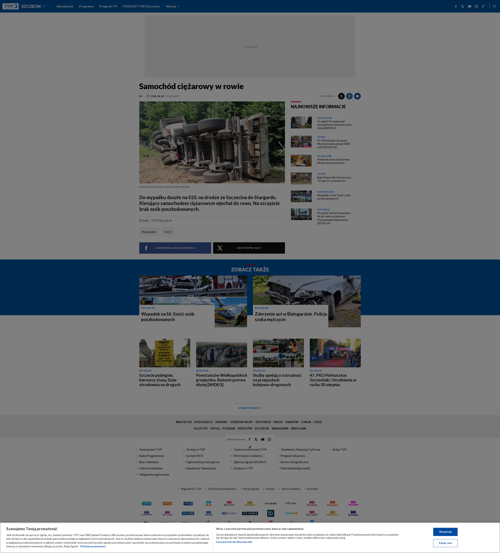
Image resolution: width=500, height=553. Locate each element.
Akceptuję (445, 531)
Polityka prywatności (93, 546)
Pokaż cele (445, 542)
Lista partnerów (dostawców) (234, 541)
